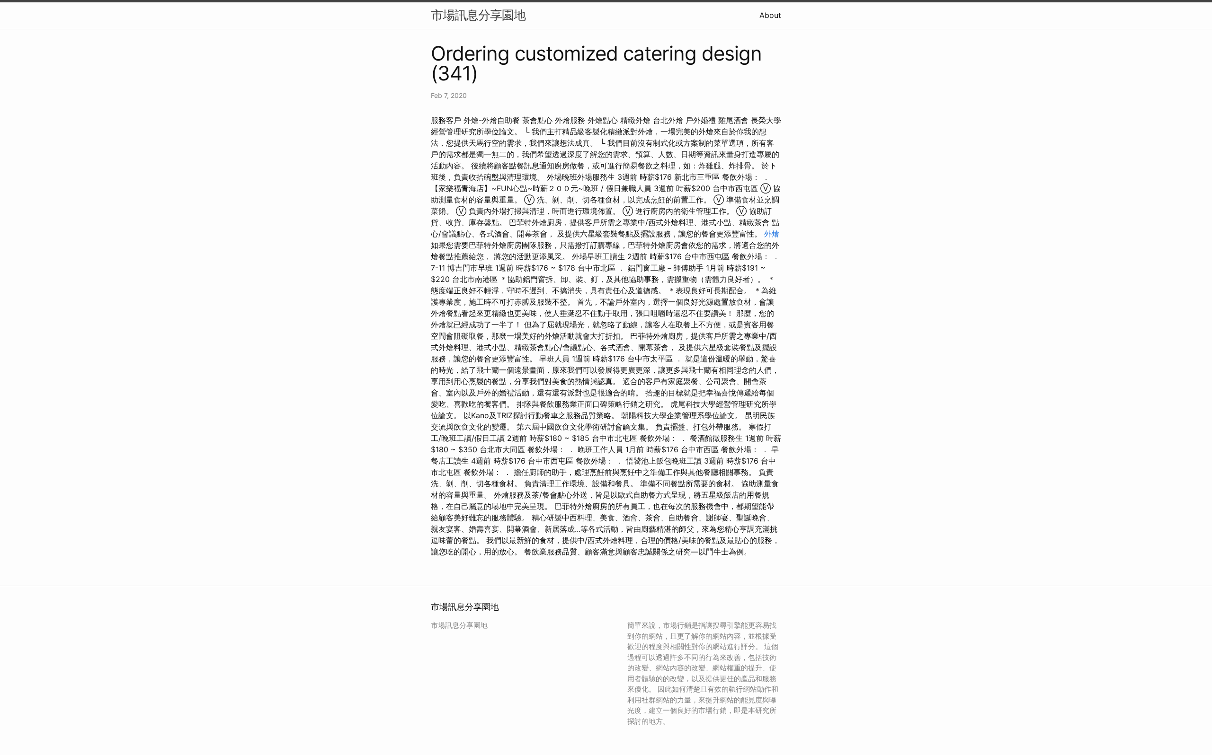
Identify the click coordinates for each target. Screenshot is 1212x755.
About (770, 15)
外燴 (771, 233)
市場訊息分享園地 (478, 15)
